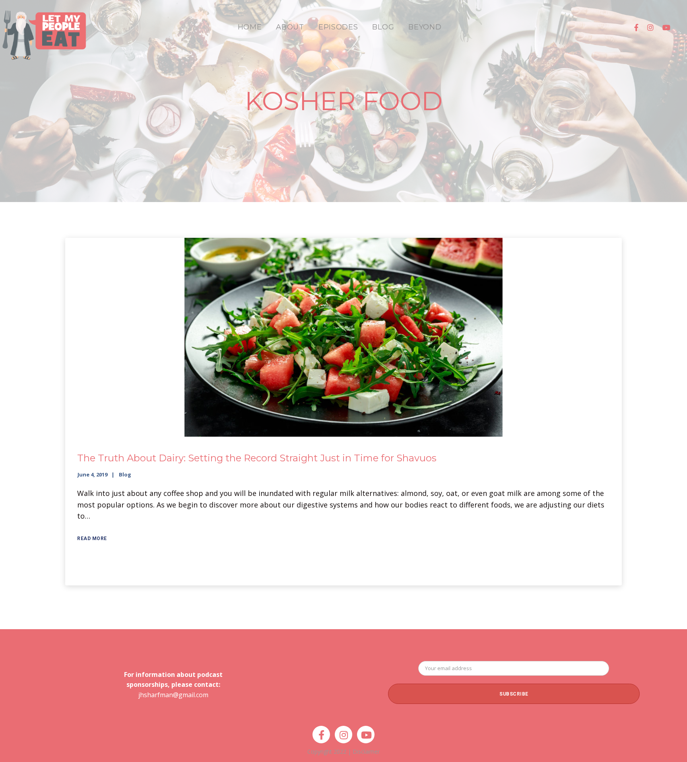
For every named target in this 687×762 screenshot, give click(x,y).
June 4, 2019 (92, 474)
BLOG (383, 27)
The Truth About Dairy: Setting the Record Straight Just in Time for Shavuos (257, 458)
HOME (250, 27)
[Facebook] (636, 27)
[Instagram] (650, 27)
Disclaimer (366, 751)
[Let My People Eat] (43, 30)
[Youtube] (666, 27)
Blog (125, 474)
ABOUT (290, 27)
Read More (92, 538)
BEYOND (424, 27)
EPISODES (338, 27)
